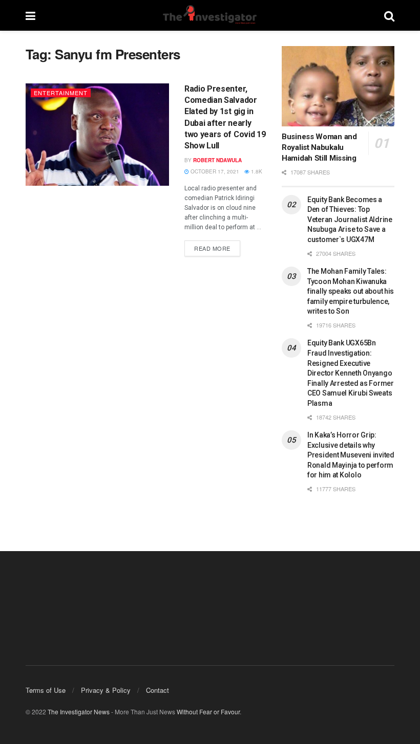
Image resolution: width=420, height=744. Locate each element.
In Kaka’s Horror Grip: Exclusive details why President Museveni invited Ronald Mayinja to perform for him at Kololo (350, 455)
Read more (217, 246)
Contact (157, 690)
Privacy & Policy (106, 690)
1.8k (255, 171)
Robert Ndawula (217, 160)
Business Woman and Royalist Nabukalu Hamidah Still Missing (319, 147)
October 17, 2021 (214, 171)
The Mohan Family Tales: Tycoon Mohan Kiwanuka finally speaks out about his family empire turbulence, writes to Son (350, 291)
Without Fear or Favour (208, 711)
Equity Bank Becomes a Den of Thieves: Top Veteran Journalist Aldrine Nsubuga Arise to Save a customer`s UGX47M (349, 219)
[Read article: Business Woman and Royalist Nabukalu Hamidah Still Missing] (338, 86)
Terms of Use (46, 690)
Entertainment (61, 93)
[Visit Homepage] (209, 15)
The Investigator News (79, 711)
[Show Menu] (30, 15)
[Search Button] (389, 15)
